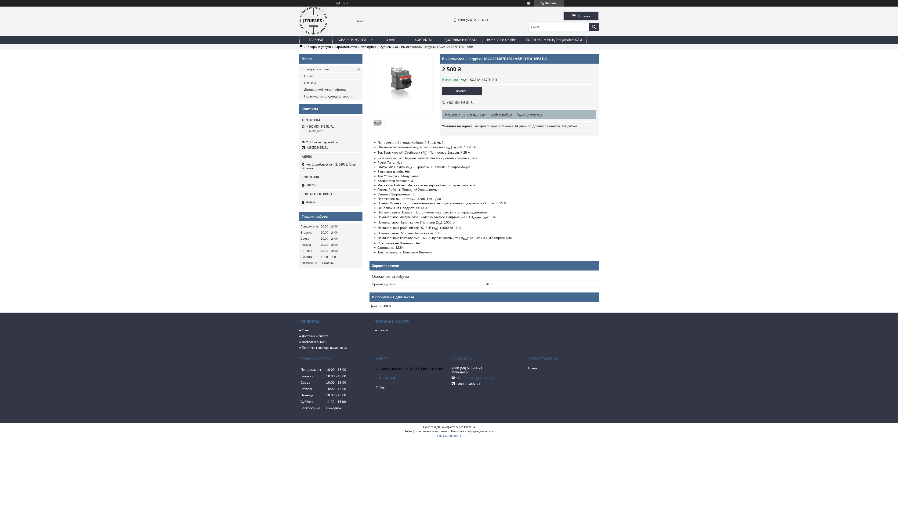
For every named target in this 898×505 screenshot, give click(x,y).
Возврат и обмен (501, 40)
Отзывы (310, 83)
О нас (390, 40)
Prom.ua (469, 427)
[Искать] (594, 27)
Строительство (345, 47)
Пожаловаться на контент (431, 431)
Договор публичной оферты (325, 89)
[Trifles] (313, 34)
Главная (316, 40)
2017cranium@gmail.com (323, 142)
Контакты (423, 40)
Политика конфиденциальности (554, 40)
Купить (461, 91)
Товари (383, 330)
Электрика (368, 47)
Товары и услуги (351, 40)
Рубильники (389, 47)
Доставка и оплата (461, 40)
